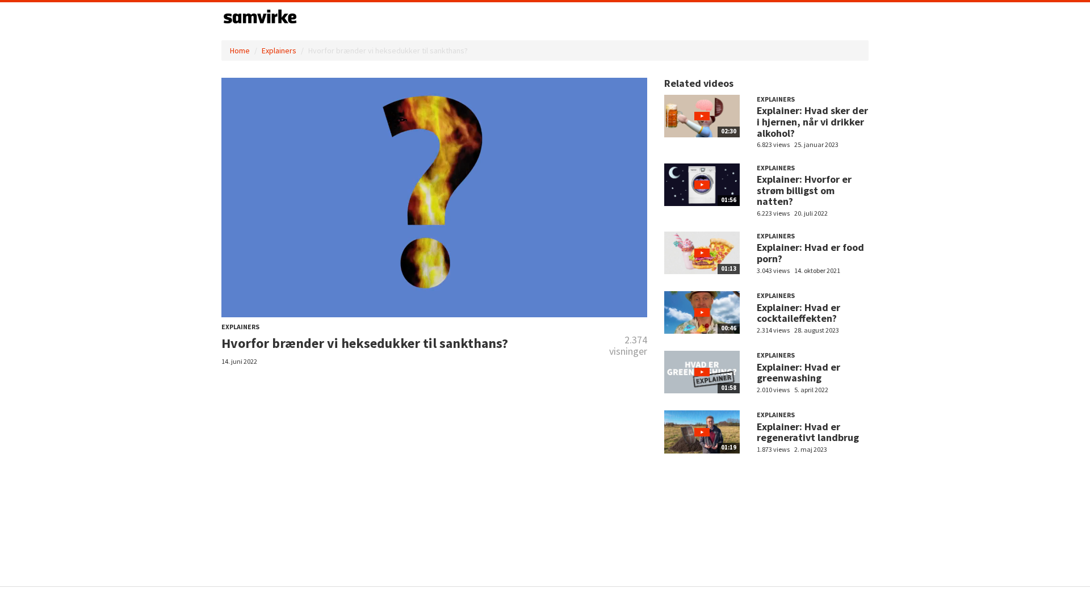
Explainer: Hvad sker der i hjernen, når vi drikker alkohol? (812, 122)
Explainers (279, 50)
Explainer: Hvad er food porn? (810, 253)
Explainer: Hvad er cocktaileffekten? (798, 313)
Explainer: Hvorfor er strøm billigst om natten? (804, 190)
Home (240, 50)
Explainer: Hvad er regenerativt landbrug (808, 432)
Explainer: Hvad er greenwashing (798, 372)
